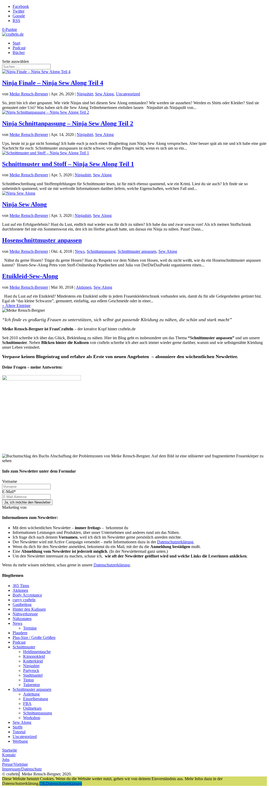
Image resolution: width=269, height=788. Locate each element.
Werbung (20, 741)
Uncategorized (128, 94)
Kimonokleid (34, 656)
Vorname (9, 481)
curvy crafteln (24, 600)
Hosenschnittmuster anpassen (42, 240)
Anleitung (31, 694)
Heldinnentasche (37, 651)
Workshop (31, 717)
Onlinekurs (32, 708)
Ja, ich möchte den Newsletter (27, 502)
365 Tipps (21, 585)
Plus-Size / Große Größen (34, 637)
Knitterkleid (33, 661)
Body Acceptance (27, 595)
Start (16, 43)
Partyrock (31, 670)
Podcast (19, 48)
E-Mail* (9, 491)
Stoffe (18, 727)
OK (42, 783)
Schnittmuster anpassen (137, 251)
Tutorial (19, 732)
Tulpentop (31, 684)
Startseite (9, 750)
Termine (30, 628)
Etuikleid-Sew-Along (30, 276)
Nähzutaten (22, 618)
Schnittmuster (24, 647)
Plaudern (20, 633)
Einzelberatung (35, 699)
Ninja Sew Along (24, 204)
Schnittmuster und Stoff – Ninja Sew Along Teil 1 (68, 164)
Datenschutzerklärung (175, 542)
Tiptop (28, 680)
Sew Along (104, 94)
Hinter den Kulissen (29, 609)
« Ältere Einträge (16, 305)
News (80, 251)
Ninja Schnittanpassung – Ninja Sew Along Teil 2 (67, 123)
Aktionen (83, 287)
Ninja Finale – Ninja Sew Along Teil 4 (52, 82)
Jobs (5, 759)
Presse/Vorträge (15, 764)
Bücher (19, 52)
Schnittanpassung (101, 251)
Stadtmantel (33, 675)
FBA (27, 703)
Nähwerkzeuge (25, 614)
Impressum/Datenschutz (22, 769)
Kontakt (8, 755)
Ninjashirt (85, 94)
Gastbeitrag (22, 604)
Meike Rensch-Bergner (28, 94)
